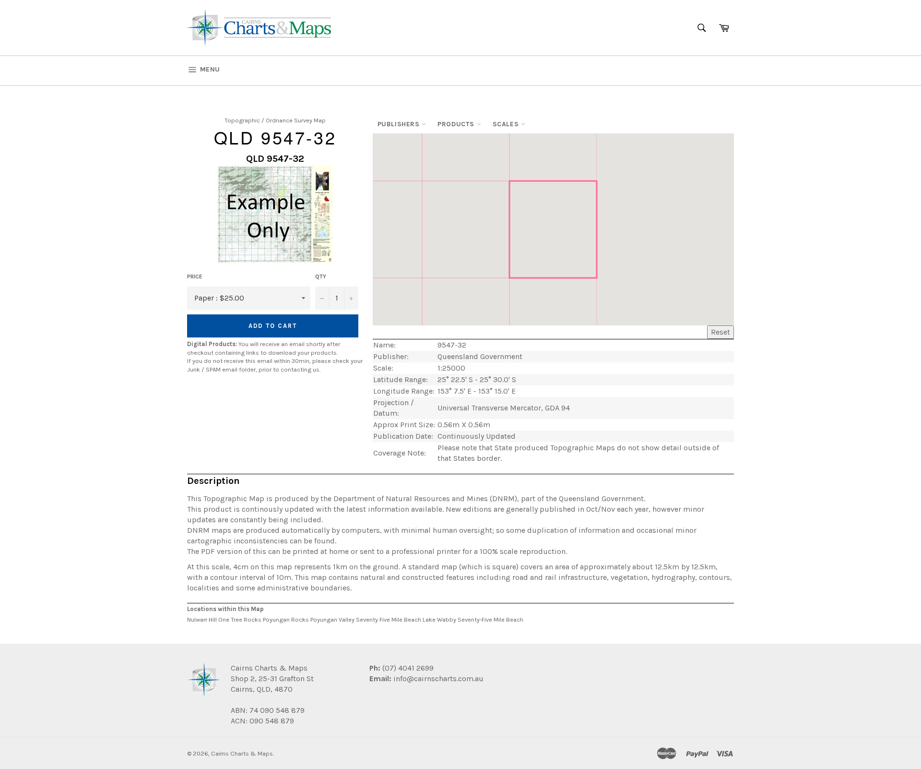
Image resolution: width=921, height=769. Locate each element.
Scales (507, 124)
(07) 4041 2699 (407, 668)
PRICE (194, 276)
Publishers (400, 124)
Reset (720, 331)
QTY (320, 276)
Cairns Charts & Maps (242, 753)
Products (456, 124)
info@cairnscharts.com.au (438, 678)
